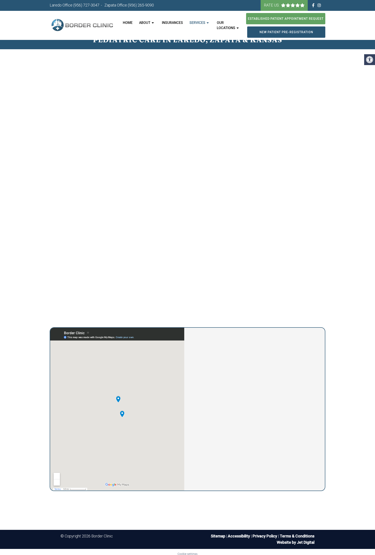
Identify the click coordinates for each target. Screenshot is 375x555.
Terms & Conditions (297, 536)
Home (128, 23)
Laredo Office (61, 5)
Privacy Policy (265, 536)
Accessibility (239, 536)
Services (197, 23)
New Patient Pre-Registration (286, 32)
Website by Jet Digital (295, 542)
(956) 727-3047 (86, 5)
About (144, 23)
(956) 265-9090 (141, 5)
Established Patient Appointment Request (286, 18)
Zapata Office (116, 5)
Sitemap (218, 536)
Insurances (172, 23)
